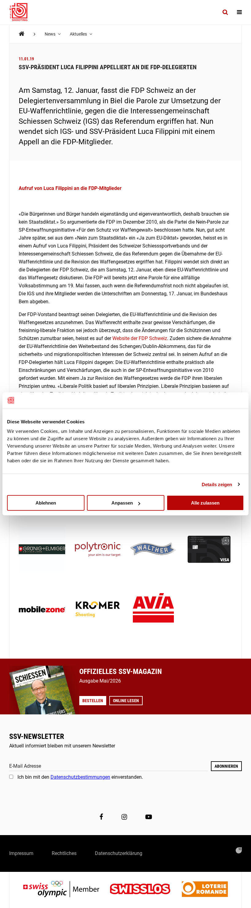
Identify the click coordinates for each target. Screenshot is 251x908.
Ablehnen (46, 502)
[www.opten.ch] (239, 850)
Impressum (21, 853)
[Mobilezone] (42, 610)
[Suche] (225, 12)
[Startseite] (21, 12)
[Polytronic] (98, 550)
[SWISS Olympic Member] (65, 890)
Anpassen (122, 502)
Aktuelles (79, 34)
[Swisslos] (145, 890)
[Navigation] (239, 12)
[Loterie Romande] (205, 890)
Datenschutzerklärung (118, 853)
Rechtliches (64, 853)
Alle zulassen (205, 502)
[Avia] (153, 610)
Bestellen (92, 700)
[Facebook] (101, 817)
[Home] (21, 34)
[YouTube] (148, 817)
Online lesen (126, 700)
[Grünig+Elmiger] (42, 550)
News (50, 34)
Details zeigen (217, 484)
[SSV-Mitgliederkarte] (209, 550)
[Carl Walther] (153, 550)
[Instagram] (124, 817)
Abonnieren (226, 766)
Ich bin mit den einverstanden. (80, 777)
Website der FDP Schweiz (139, 338)
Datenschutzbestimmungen (80, 777)
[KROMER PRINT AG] (98, 610)
